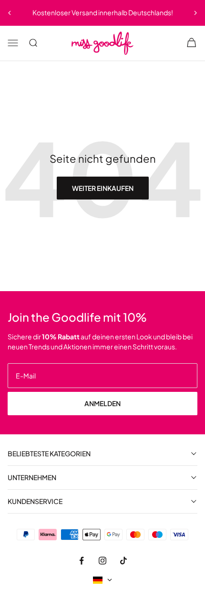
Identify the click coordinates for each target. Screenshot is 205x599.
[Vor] (195, 13)
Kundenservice (35, 501)
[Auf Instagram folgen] (102, 560)
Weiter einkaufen (102, 188)
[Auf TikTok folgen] (123, 560)
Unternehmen (32, 477)
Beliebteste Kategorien (49, 454)
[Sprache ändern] (102, 580)
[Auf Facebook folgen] (81, 560)
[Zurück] (9, 13)
